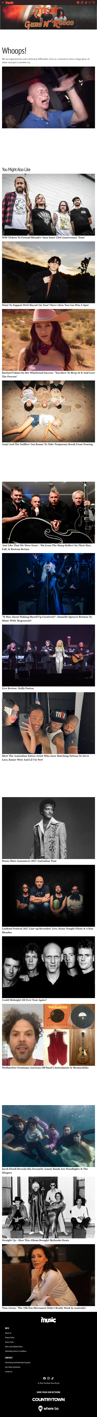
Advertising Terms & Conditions (15, 1351)
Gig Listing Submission (12, 1367)
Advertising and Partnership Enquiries (17, 1362)
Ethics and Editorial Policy (14, 1347)
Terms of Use (9, 1342)
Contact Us (8, 1371)
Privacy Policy (9, 1337)
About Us (8, 1333)
